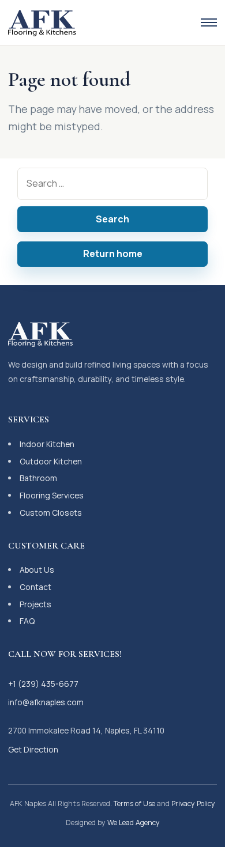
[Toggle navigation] (209, 22)
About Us (37, 569)
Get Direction (33, 749)
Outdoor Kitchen (51, 461)
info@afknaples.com (46, 702)
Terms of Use (134, 803)
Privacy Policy (193, 803)
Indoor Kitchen (47, 443)
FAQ (27, 620)
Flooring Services (52, 495)
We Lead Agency (133, 822)
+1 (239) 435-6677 (43, 683)
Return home (112, 253)
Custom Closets (51, 512)
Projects (35, 604)
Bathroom (38, 477)
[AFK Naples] (42, 22)
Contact (35, 586)
